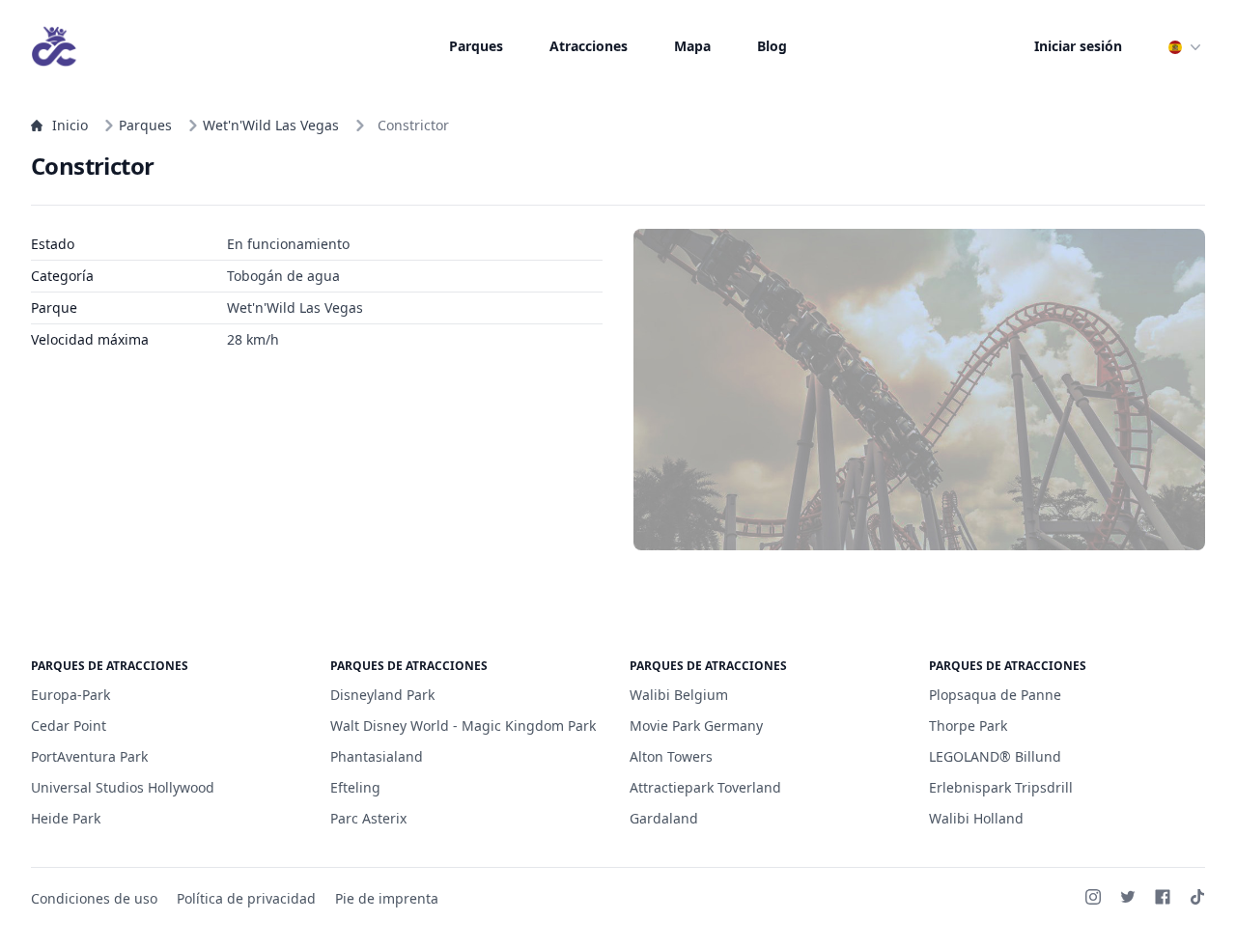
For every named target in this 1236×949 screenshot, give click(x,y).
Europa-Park (70, 694)
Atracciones (588, 46)
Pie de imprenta (386, 898)
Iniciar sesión (1078, 46)
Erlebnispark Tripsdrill (1001, 787)
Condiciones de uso (94, 898)
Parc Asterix (368, 818)
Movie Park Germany (696, 725)
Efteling (355, 787)
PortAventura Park (89, 756)
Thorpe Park (968, 725)
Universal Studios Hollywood (122, 787)
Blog (772, 46)
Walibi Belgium (679, 694)
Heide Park (65, 818)
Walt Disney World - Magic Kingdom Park (463, 725)
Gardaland (664, 818)
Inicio (70, 125)
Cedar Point (68, 725)
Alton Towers (671, 756)
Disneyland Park (382, 694)
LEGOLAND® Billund (995, 756)
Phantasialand (376, 756)
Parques (476, 46)
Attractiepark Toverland (705, 787)
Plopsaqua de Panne (995, 694)
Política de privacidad (246, 898)
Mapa (692, 46)
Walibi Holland (976, 818)
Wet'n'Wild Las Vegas (271, 125)
